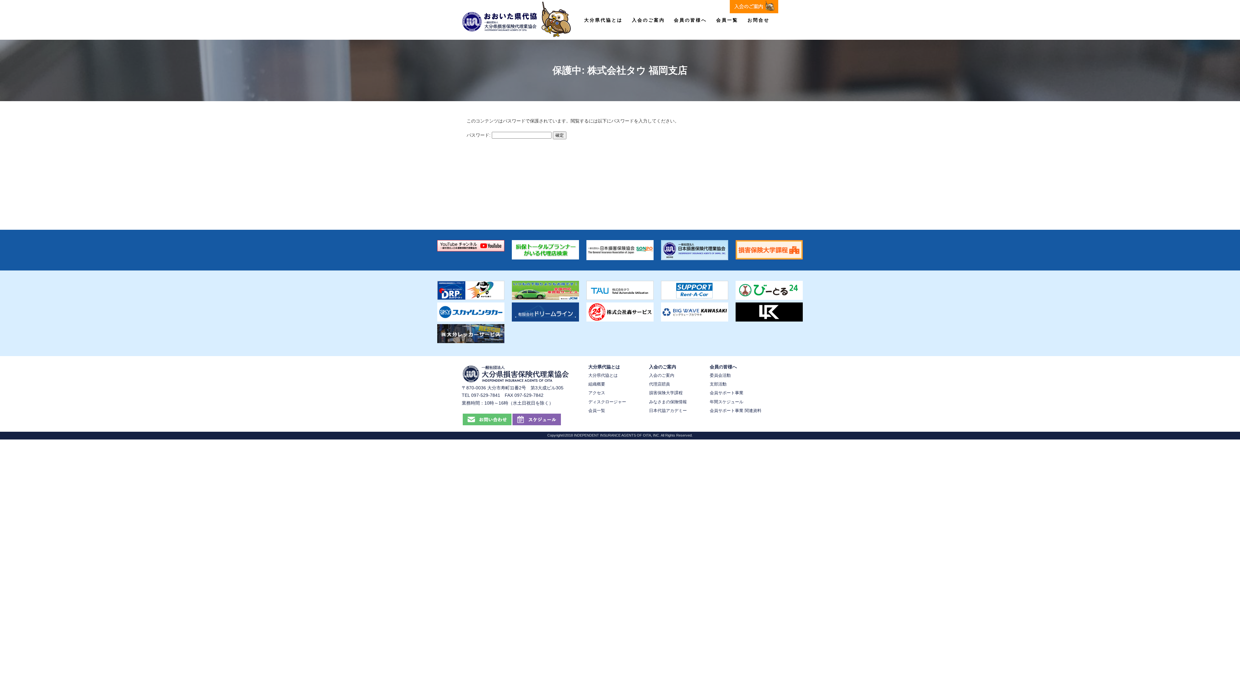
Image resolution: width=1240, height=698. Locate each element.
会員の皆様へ (690, 20)
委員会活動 (720, 375)
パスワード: (479, 135)
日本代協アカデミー (668, 410)
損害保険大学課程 (666, 392)
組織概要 (596, 384)
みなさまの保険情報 (668, 401)
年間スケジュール (726, 401)
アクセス (596, 392)
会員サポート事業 (726, 392)
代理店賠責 (659, 384)
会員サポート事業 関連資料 (735, 410)
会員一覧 (727, 20)
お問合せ (759, 20)
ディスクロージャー (607, 401)
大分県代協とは (603, 20)
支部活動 (718, 384)
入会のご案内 (648, 20)
